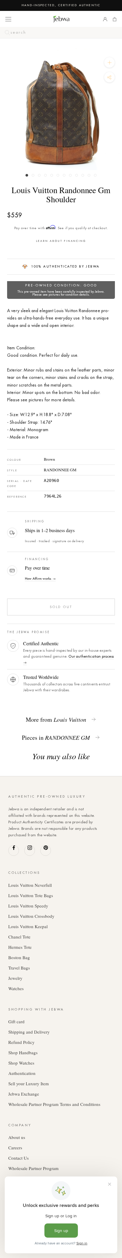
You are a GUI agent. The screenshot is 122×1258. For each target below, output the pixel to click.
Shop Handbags (23, 1052)
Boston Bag (19, 957)
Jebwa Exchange (23, 1094)
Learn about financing (61, 241)
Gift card (16, 1021)
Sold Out (61, 607)
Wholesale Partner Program (33, 1168)
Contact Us (18, 1158)
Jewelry (15, 978)
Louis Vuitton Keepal (28, 926)
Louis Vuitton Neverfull (30, 885)
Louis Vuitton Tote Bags (30, 895)
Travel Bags (19, 968)
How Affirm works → (40, 578)
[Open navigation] (8, 19)
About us (16, 1137)
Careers (15, 1148)
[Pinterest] (45, 850)
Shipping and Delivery (29, 1032)
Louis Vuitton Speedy (28, 906)
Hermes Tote (20, 947)
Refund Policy (21, 1042)
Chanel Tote (19, 937)
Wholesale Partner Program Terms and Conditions (54, 1104)
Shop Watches (21, 1063)
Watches (16, 988)
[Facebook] (13, 850)
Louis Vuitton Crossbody (31, 916)
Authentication (22, 1073)
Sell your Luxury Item (28, 1083)
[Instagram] (29, 850)
